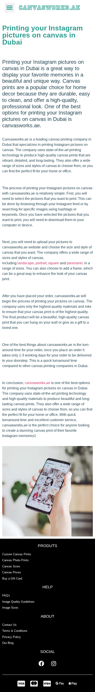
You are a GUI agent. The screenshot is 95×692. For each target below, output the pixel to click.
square (53, 263)
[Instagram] (53, 663)
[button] (10, 8)
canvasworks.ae (37, 383)
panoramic (75, 263)
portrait (41, 263)
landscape (25, 263)
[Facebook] (41, 663)
